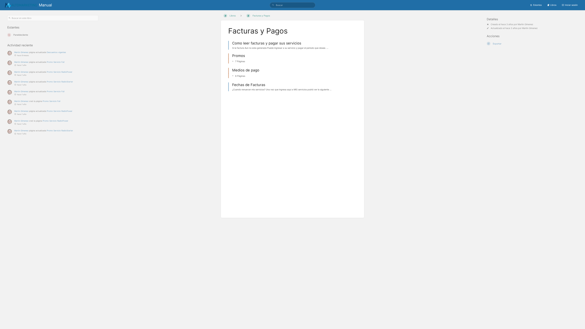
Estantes (537, 5)
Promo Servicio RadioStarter (60, 82)
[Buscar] (273, 5)
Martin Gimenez (525, 24)
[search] (292, 5)
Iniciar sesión (571, 5)
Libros (553, 5)
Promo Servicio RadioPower (59, 72)
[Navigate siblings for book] (241, 15)
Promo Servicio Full (55, 62)
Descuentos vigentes (56, 52)
